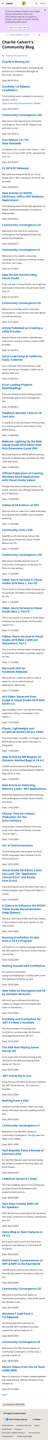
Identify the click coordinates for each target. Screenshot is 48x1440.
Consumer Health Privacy (13, 1432)
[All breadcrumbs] (4, 35)
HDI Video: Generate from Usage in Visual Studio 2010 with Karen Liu (23, 700)
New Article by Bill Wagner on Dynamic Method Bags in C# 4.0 (23, 758)
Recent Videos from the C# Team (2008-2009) (23, 1368)
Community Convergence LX (21, 250)
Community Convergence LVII (22, 555)
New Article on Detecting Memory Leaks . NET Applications (24, 786)
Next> (5, 1394)
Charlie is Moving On (15, 61)
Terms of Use (34, 1432)
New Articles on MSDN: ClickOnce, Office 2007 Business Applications (23, 196)
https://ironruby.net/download (17, 103)
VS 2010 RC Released (15, 168)
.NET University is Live (16, 1076)
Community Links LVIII (17, 530)
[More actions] (43, 35)
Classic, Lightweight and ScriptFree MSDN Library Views (22, 730)
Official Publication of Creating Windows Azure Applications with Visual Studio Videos (22, 476)
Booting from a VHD (15, 1100)
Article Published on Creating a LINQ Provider (22, 329)
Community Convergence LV (21, 1125)
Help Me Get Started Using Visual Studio (19, 276)
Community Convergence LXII (22, 115)
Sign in (43, 3)
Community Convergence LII (21, 1342)
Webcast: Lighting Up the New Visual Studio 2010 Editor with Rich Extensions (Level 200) (22, 445)
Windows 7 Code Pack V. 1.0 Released (18, 1315)
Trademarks (7, 1436)
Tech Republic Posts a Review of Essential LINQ (23, 1152)
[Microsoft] (24, 3)
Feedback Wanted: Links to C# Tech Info (22, 414)
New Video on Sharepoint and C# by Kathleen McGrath (24, 992)
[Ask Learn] (39, 35)
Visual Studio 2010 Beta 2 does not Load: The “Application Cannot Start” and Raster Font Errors (22, 875)
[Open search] (36, 3)
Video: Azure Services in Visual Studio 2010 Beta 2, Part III (22, 581)
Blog (37, 1425)
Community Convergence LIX (21, 303)
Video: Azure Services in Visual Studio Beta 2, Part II (22, 609)
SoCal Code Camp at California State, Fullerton (22, 357)
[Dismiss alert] (45, 10)
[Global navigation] (2, 3)
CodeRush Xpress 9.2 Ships (19, 1178)
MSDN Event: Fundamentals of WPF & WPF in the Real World (22, 1262)
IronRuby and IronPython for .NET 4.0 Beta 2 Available (21, 1020)
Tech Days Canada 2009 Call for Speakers (20, 1205)
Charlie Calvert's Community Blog (20, 35)
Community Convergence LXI (21, 225)
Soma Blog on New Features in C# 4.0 (22, 1233)
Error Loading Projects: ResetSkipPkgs (17, 386)
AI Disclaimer (7, 1425)
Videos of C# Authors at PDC (20, 505)
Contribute (6, 1429)
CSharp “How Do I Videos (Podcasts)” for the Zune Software (18, 817)
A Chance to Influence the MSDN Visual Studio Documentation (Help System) (23, 909)
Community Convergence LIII (21, 1288)
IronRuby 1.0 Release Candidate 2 (16, 88)
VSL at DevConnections (17, 845)
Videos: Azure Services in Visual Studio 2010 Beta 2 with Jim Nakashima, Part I (22, 640)
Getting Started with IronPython (23, 966)
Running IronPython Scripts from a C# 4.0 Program (20, 939)
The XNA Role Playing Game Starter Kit (20, 1049)
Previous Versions (24, 1425)
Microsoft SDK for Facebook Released (14, 669)
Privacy (17, 1429)
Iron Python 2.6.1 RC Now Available (15, 141)
